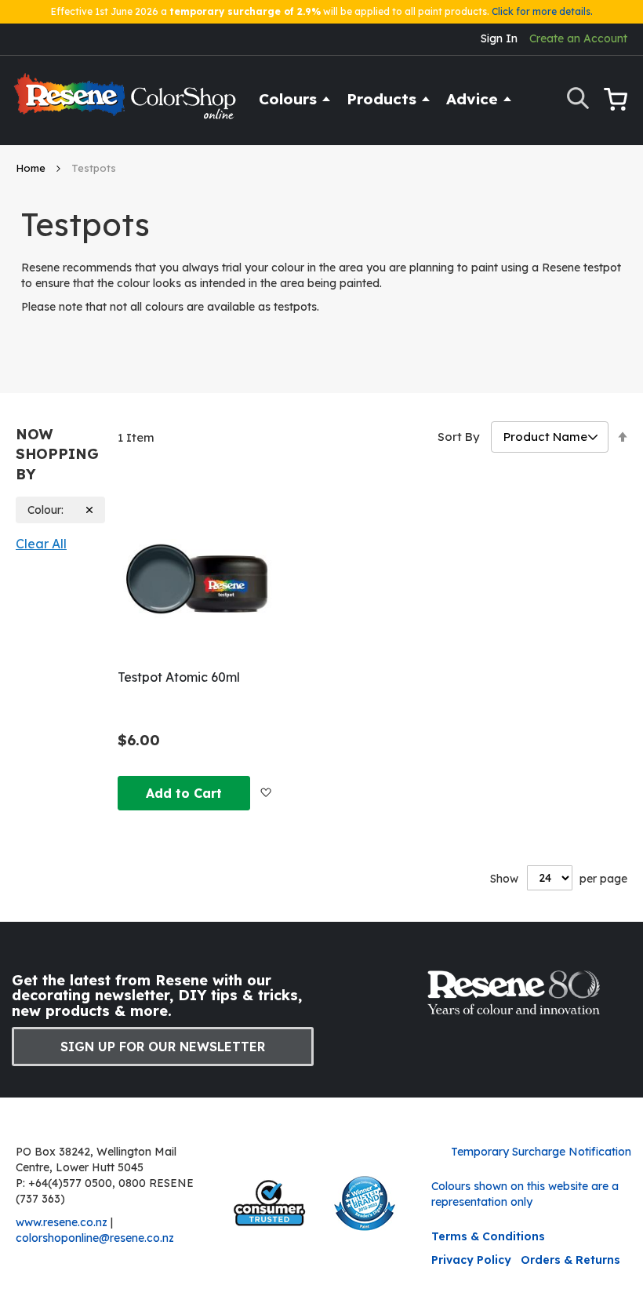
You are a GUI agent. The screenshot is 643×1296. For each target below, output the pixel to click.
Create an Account (578, 38)
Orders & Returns (570, 1260)
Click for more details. (542, 11)
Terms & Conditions (488, 1236)
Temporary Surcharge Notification (541, 1152)
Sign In (499, 38)
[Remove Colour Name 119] (90, 510)
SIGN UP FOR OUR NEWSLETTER (162, 1046)
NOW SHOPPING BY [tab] (57, 454)
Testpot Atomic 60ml (179, 677)
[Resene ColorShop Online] (127, 103)
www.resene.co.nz (61, 1222)
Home (32, 168)
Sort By (459, 436)
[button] (265, 791)
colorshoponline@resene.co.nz (95, 1238)
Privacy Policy (471, 1260)
